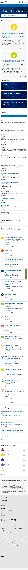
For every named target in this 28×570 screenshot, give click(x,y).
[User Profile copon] (2, 358)
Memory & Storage (6, 208)
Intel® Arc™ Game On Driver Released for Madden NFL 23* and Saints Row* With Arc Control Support (13, 432)
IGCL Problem (8, 252)
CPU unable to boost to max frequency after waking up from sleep (14, 262)
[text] (21, 49)
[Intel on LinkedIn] (8, 521)
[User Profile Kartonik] (2, 253)
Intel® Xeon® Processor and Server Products (10, 140)
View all (3, 476)
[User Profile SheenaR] (2, 347)
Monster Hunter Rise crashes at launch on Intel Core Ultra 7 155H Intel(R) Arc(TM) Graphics (13, 391)
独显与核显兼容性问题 (10, 296)
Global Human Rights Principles (10, 544)
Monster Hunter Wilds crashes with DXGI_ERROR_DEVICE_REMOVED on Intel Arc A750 (14, 285)
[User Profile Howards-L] (2, 370)
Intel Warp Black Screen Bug (12, 381)
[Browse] (5, 6)
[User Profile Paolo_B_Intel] (14, 56)
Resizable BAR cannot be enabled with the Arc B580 (13, 327)
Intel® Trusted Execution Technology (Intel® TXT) (10, 185)
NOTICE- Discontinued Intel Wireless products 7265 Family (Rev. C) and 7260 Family (12, 63)
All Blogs (3, 441)
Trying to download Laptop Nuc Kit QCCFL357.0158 (14, 273)
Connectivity (17, 415)
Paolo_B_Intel (7, 67)
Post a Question (14, 118)
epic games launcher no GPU (12, 317)
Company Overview (6, 499)
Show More (13, 402)
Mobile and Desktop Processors (9, 131)
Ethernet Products (5, 158)
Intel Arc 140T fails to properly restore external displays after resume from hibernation (14, 306)
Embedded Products (6, 221)
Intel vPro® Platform (8, 39)
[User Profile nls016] (2, 390)
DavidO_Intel (7, 37)
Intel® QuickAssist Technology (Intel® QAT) (10, 176)
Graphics (3, 123)
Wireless (5, 68)
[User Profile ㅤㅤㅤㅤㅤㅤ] (2, 318)
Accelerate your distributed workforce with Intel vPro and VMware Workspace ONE (13, 422)
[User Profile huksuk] (2, 327)
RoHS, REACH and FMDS (11, 347)
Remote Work (18, 425)
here (16, 483)
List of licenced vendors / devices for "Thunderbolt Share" (14, 370)
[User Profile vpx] (2, 381)
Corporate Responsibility (7, 512)
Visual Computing (5, 215)
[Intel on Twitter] (5, 521)
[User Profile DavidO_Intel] (14, 27)
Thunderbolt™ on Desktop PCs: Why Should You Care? (13, 412)
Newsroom (3, 504)
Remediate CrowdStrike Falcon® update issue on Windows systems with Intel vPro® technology (13, 33)
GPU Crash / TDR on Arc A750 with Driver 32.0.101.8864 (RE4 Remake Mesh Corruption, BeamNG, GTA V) (14, 241)
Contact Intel (4, 502)
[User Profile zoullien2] (2, 284)
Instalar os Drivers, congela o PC (13, 337)
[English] (23, 2)
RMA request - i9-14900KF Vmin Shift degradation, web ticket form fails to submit (14, 359)
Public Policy (4, 517)
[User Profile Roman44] (2, 305)
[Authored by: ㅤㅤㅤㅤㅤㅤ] (6, 319)
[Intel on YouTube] (12, 521)
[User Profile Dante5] (2, 241)
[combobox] (14, 15)
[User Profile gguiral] (2, 273)
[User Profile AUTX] (2, 296)
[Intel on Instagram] (15, 521)
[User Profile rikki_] (2, 262)
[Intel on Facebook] (1, 521)
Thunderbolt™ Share (6, 194)
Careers (3, 509)
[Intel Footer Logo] (2, 558)
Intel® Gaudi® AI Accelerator (8, 201)
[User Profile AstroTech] (2, 338)
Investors (3, 507)
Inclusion (3, 514)
